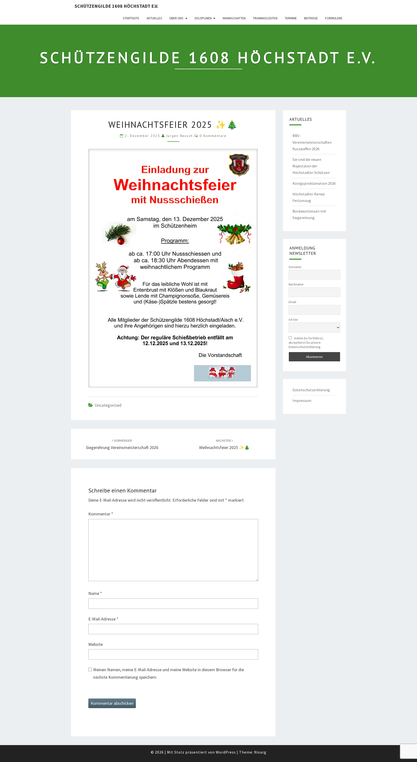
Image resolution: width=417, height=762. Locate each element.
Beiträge (311, 18)
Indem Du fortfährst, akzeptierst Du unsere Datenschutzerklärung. (306, 342)
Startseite (131, 18)
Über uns (176, 18)
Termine (291, 18)
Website (95, 644)
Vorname (295, 267)
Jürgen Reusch (179, 136)
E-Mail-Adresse (103, 619)
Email (292, 302)
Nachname (296, 284)
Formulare (333, 18)
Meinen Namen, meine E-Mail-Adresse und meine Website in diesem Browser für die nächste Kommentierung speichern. (168, 673)
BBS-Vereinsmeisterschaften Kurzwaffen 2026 (312, 142)
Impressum (301, 400)
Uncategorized (108, 405)
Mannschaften (234, 18)
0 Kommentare (213, 136)
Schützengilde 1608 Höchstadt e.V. (116, 6)
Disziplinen (203, 18)
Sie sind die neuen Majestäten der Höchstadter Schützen (311, 166)
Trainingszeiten (265, 18)
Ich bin (293, 319)
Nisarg (260, 752)
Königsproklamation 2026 (314, 183)
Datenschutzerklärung (311, 389)
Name (95, 593)
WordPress (226, 752)
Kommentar (100, 514)
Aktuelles (154, 18)
